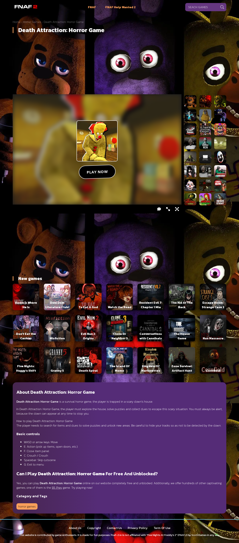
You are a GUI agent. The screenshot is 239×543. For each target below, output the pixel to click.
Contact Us (114, 528)
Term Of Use (162, 528)
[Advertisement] (119, 65)
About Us (75, 528)
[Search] (222, 7)
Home (16, 22)
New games (30, 278)
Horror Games (32, 22)
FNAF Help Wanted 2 (120, 7)
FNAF (92, 7)
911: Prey (57, 487)
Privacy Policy (138, 528)
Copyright (94, 528)
